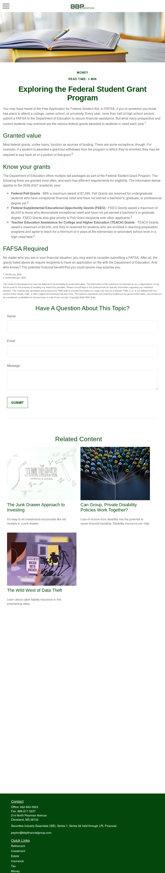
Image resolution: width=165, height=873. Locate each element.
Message (13, 365)
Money (15, 871)
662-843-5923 (29, 807)
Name (11, 316)
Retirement (18, 846)
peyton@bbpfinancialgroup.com (31, 833)
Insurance (17, 861)
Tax (13, 866)
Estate (15, 856)
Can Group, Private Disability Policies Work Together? (108, 507)
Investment (18, 851)
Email (11, 340)
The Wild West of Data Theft (34, 590)
